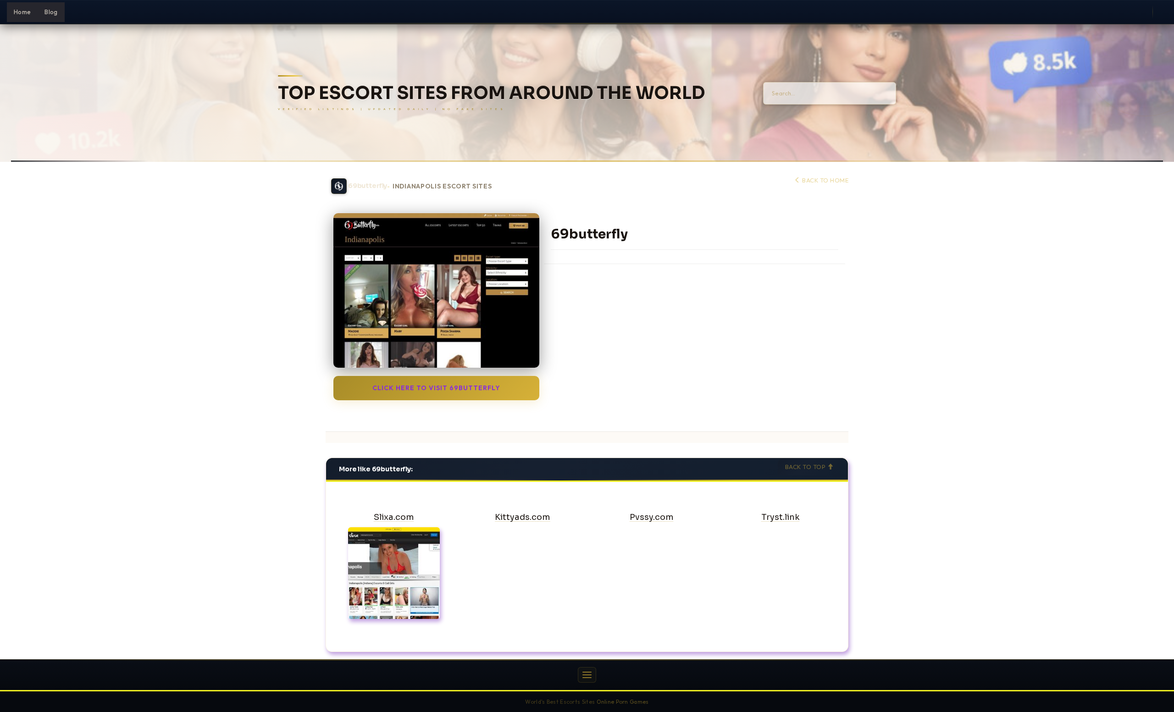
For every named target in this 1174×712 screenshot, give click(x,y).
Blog (50, 12)
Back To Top (806, 466)
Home (22, 12)
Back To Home (824, 180)
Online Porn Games (623, 701)
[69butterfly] (436, 290)
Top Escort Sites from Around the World (491, 93)
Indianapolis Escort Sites (442, 186)
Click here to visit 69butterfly (436, 388)
